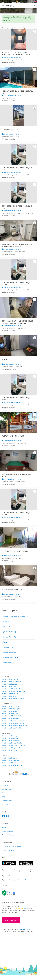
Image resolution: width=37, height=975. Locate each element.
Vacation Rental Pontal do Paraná (12, 765)
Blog (3, 797)
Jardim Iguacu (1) (9, 632)
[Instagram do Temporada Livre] (7, 816)
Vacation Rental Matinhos (10, 763)
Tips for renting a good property (12, 835)
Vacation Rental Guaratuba (10, 760)
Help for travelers (7, 831)
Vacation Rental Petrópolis (10, 750)
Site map (4, 793)
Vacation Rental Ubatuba (10, 679)
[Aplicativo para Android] (10, 865)
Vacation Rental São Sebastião (11, 682)
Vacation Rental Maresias (10, 694)
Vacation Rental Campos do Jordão (13, 698)
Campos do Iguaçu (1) (11, 657)
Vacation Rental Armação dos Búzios (13, 745)
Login (19, 870)
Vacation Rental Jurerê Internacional (13, 723)
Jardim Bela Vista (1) (10, 652)
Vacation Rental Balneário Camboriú (13, 721)
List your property (7, 789)
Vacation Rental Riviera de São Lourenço (14, 691)
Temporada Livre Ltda (26, 929)
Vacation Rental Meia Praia (10, 713)
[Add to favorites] (34, 31)
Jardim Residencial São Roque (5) (15, 616)
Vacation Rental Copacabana (11, 740)
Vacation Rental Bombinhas (10, 706)
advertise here (22, 876)
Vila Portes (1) (8, 647)
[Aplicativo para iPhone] (27, 865)
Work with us (6, 804)
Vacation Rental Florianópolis (11, 709)
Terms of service (7, 801)
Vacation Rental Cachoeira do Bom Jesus (14, 725)
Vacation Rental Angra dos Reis (12, 748)
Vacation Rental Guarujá (9, 686)
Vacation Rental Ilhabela (9, 696)
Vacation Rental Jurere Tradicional (13, 728)
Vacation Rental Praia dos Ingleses (13, 716)
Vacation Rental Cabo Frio (10, 738)
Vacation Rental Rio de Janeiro (11, 736)
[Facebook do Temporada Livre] (4, 816)
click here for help (21, 880)
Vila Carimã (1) (8, 663)
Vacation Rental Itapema (9, 711)
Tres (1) (6, 642)
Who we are (5, 785)
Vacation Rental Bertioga (9, 684)
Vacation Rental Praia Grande (11, 689)
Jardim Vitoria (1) (9, 637)
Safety (4, 827)
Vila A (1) (6, 626)
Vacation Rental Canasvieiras (11, 718)
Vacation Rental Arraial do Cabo (12, 743)
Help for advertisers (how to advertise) (14, 846)
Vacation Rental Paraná (9, 758)
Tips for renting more (8, 850)
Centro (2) (7, 621)
